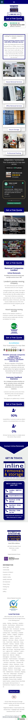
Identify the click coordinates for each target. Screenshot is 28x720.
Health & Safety (7, 577)
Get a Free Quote (14, 18)
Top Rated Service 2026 (17, 25)
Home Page (6, 567)
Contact (5, 589)
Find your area (14, 691)
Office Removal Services (14, 106)
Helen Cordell (13, 183)
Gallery (4, 591)
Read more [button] (7, 196)
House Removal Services (14, 82)
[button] (14, 167)
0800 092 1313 (15, 14)
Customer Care (6, 574)
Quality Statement (7, 579)
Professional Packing (14, 153)
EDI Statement (6, 582)
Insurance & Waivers (8, 572)
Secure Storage (14, 129)
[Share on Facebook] (2, 2)
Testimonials (6, 569)
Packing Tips (6, 586)
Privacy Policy (6, 584)
